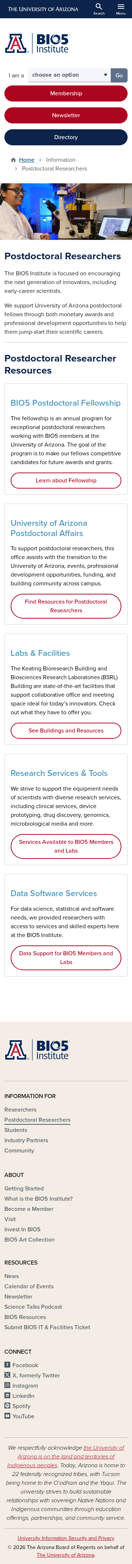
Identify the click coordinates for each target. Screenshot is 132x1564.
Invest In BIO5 (22, 1229)
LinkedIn (23, 1396)
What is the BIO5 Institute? (38, 1198)
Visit (10, 1219)
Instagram (25, 1385)
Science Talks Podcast (33, 1307)
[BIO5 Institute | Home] (37, 43)
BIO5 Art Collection (29, 1239)
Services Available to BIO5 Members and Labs (66, 846)
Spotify (21, 1406)
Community (19, 1150)
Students (15, 1130)
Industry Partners (26, 1140)
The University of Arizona (65, 1555)
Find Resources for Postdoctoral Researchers (66, 606)
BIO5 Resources (25, 1317)
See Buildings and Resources (66, 730)
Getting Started (24, 1188)
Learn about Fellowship (66, 480)
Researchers (20, 1109)
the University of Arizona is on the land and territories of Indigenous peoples (65, 1456)
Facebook (25, 1365)
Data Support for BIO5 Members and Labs (66, 958)
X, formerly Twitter (36, 1375)
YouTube (23, 1416)
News (11, 1276)
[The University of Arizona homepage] (42, 9)
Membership (66, 93)
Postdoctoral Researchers (37, 1120)
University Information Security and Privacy (66, 1538)
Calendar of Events (29, 1286)
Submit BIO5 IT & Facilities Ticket (47, 1327)
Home (26, 160)
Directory (66, 137)
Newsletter (66, 115)
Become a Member (28, 1209)
